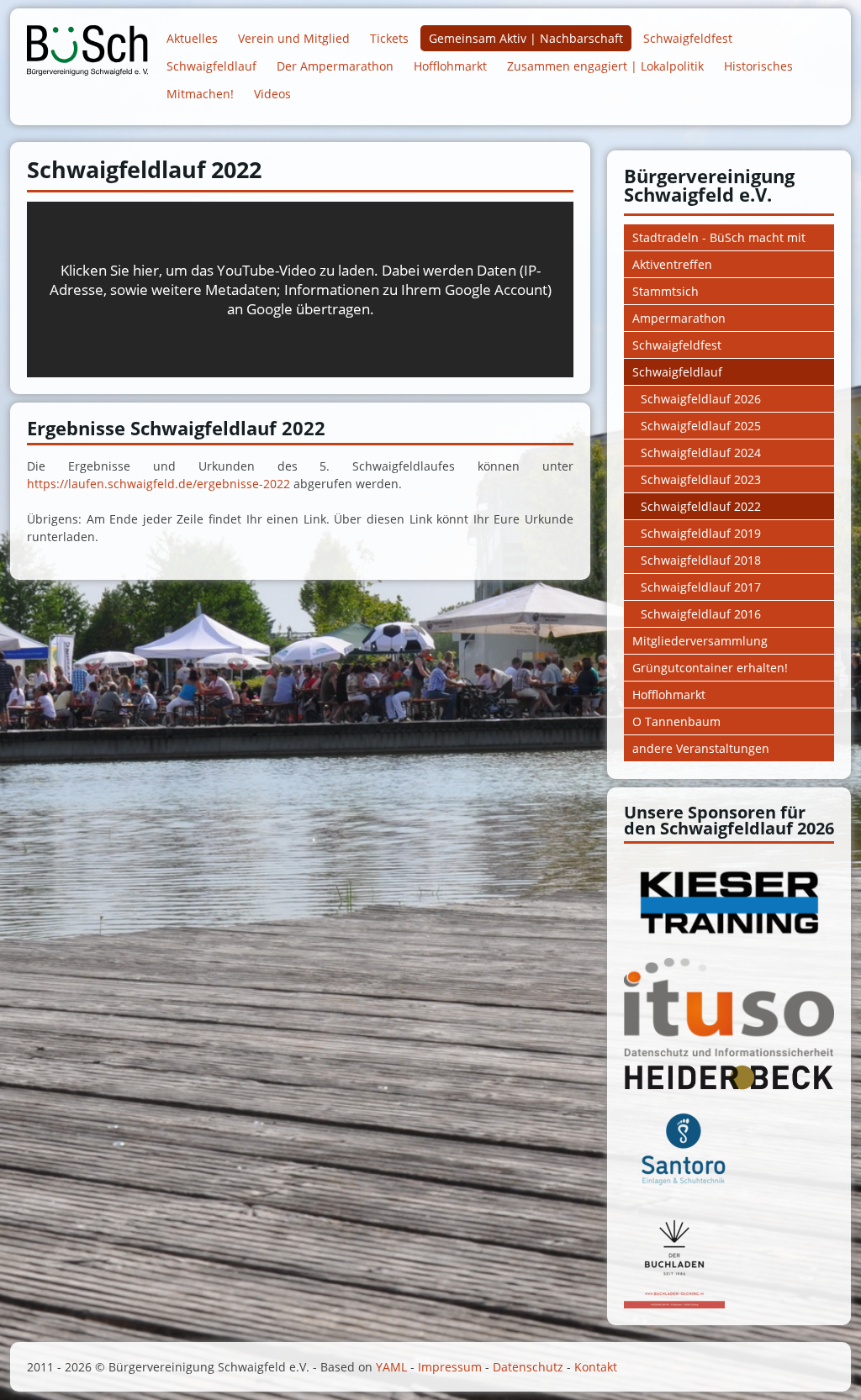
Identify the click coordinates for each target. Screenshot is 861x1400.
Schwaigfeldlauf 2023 (701, 479)
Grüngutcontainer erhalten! (710, 668)
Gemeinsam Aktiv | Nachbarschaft (526, 38)
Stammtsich (665, 291)
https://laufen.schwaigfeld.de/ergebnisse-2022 (158, 484)
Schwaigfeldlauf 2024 (701, 453)
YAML (391, 1367)
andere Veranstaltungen (700, 748)
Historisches (758, 66)
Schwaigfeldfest (687, 38)
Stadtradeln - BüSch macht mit (719, 237)
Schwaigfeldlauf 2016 (701, 614)
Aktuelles (192, 38)
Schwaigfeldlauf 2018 (701, 560)
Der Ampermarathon (335, 66)
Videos (272, 94)
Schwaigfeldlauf (211, 66)
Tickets (389, 38)
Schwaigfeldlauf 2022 (701, 506)
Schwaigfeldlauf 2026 (701, 399)
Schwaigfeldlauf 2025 (701, 426)
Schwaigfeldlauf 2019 (701, 533)
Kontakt (595, 1367)
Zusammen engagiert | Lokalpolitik (605, 66)
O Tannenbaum (676, 721)
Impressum (450, 1367)
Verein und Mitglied (294, 38)
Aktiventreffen (672, 264)
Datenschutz (528, 1367)
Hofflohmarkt (450, 66)
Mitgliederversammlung (700, 641)
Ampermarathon (679, 318)
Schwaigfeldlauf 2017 (701, 587)
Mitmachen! (200, 94)
